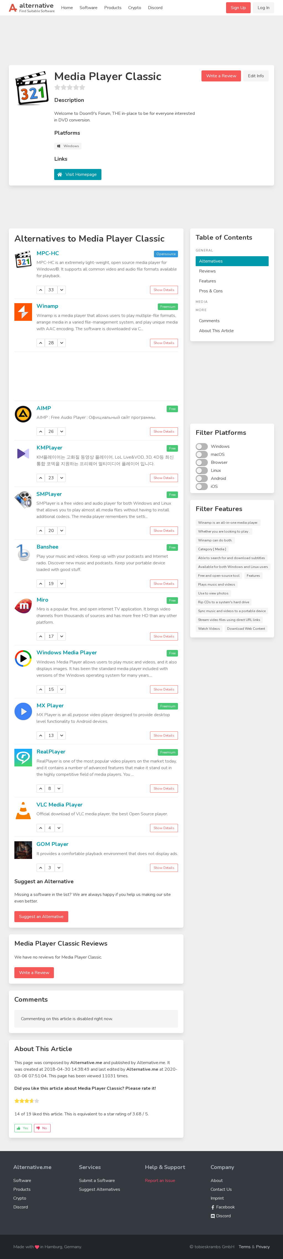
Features (207, 281)
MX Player (50, 705)
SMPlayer (49, 494)
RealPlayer (50, 751)
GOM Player (52, 844)
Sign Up (238, 8)
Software (89, 8)
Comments (209, 321)
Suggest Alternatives (99, 1189)
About (217, 1181)
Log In (263, 8)
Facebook (225, 1207)
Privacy (263, 1247)
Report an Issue (160, 1181)
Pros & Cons (211, 291)
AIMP (43, 408)
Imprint (217, 1198)
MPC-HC (47, 253)
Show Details (164, 290)
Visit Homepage (81, 174)
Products (113, 8)
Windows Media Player (66, 652)
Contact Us (221, 1189)
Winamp (47, 306)
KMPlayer (49, 447)
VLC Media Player (59, 804)
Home (67, 8)
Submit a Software (97, 1181)
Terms (245, 1247)
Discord (155, 8)
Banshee (47, 547)
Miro (42, 600)
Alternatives (211, 261)
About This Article (216, 331)
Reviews (207, 271)
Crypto (134, 8)
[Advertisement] (141, 42)
